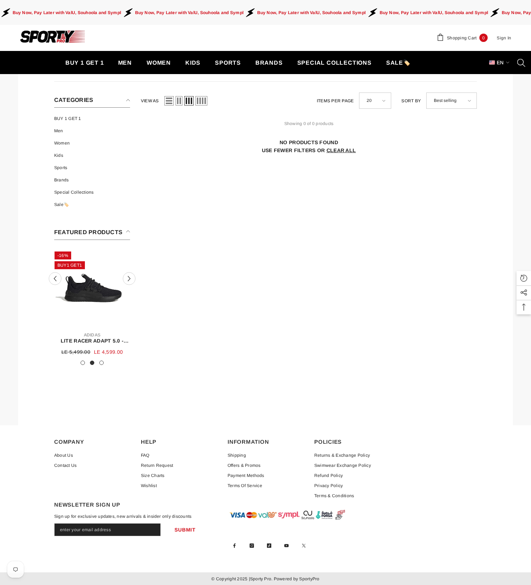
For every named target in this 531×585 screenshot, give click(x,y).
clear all (341, 150)
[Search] (521, 62)
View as (150, 100)
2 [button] (92, 363)
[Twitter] (304, 545)
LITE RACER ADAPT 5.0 (92, 341)
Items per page (335, 100)
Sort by (411, 100)
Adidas (92, 334)
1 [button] (83, 363)
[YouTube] (286, 545)
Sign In (504, 37)
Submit (184, 530)
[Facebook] (234, 545)
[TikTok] (269, 545)
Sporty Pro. (261, 578)
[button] (55, 278)
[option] (92, 304)
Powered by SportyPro (295, 578)
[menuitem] (92, 118)
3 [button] (101, 363)
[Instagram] (252, 545)
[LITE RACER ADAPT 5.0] (92, 289)
